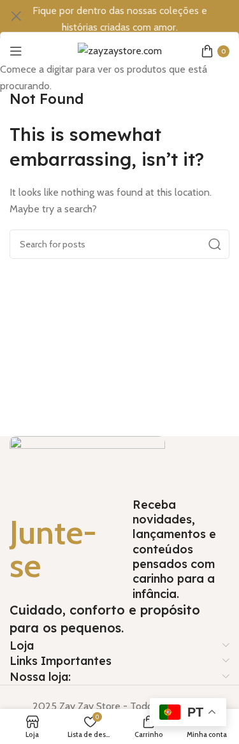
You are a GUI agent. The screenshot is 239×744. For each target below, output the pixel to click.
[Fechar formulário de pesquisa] (16, 16)
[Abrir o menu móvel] (16, 51)
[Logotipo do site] (120, 50)
